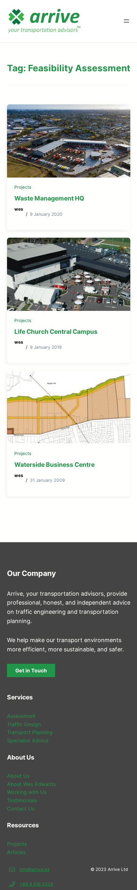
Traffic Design (24, 724)
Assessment (21, 716)
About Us (18, 776)
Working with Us (27, 792)
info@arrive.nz (34, 869)
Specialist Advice (27, 740)
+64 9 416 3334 (36, 883)
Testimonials (22, 800)
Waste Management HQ (49, 198)
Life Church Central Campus (55, 331)
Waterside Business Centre (54, 464)
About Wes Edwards (31, 784)
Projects (22, 187)
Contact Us (20, 808)
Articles (16, 852)
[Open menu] (126, 21)
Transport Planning (30, 732)
